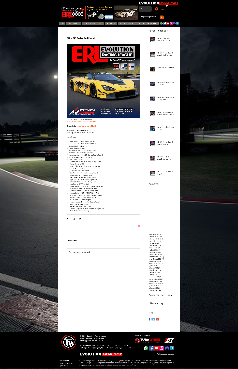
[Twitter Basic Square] (153, 319)
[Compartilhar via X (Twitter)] (74, 218)
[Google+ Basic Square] (157, 319)
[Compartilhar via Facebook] (68, 218)
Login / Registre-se (148, 17)
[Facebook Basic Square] (150, 319)
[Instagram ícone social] (171, 23)
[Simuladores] (97, 15)
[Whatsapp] (161, 23)
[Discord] (174, 23)
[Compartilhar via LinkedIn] (80, 218)
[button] (162, 16)
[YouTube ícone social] (167, 23)
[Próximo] (134, 12)
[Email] (177, 23)
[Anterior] (62, 12)
